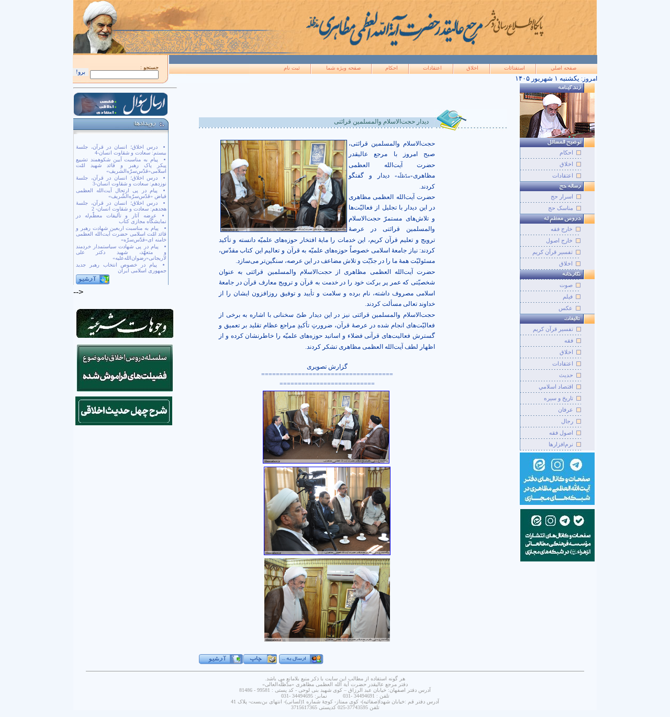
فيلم (568, 296)
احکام (391, 68)
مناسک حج (560, 208)
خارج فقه (562, 229)
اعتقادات (432, 68)
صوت (566, 285)
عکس (566, 308)
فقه (568, 340)
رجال (567, 421)
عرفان (565, 409)
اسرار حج (562, 196)
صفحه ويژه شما (343, 68)
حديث (566, 375)
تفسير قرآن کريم (553, 329)
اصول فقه (561, 432)
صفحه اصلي (563, 68)
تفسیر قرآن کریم (552, 252)
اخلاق (472, 68)
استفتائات (514, 68)
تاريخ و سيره (558, 398)
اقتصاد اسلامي (556, 386)
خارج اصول (559, 240)
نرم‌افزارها (561, 444)
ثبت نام (292, 68)
